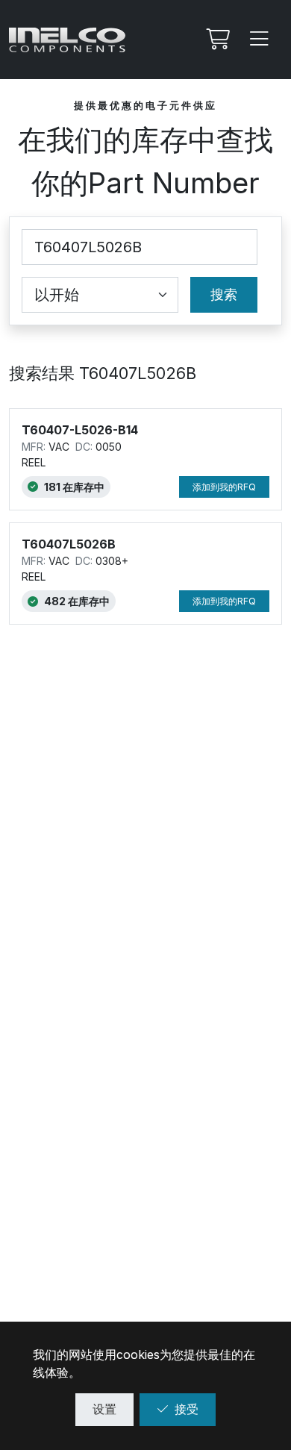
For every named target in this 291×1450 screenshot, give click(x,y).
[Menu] (260, 39)
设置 (104, 1408)
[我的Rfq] (216, 39)
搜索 (223, 294)
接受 (186, 1408)
